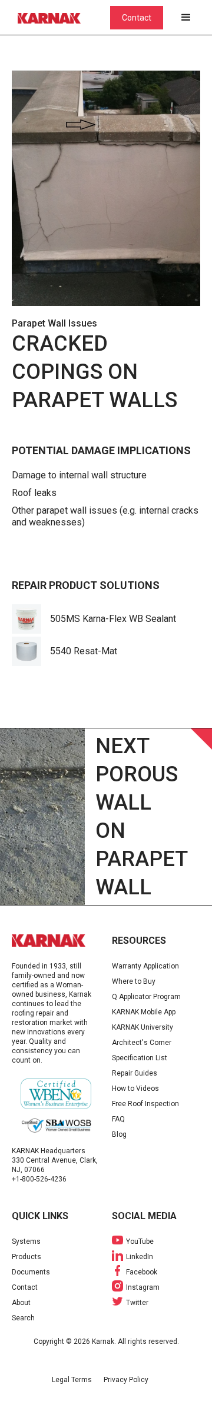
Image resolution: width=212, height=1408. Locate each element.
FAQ (118, 1119)
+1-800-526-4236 (39, 1179)
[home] (56, 17)
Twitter (137, 1303)
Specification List (139, 1058)
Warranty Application (145, 966)
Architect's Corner (141, 1042)
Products (26, 1257)
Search (23, 1318)
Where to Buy (133, 981)
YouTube (140, 1241)
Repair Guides (134, 1073)
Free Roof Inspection (145, 1104)
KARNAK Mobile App (143, 1012)
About (21, 1303)
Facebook (141, 1272)
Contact (136, 17)
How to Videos (135, 1088)
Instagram (143, 1287)
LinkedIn (139, 1257)
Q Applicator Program (146, 997)
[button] (186, 18)
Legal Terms (72, 1380)
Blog (119, 1134)
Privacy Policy (126, 1380)
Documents (31, 1272)
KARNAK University (142, 1027)
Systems (26, 1241)
